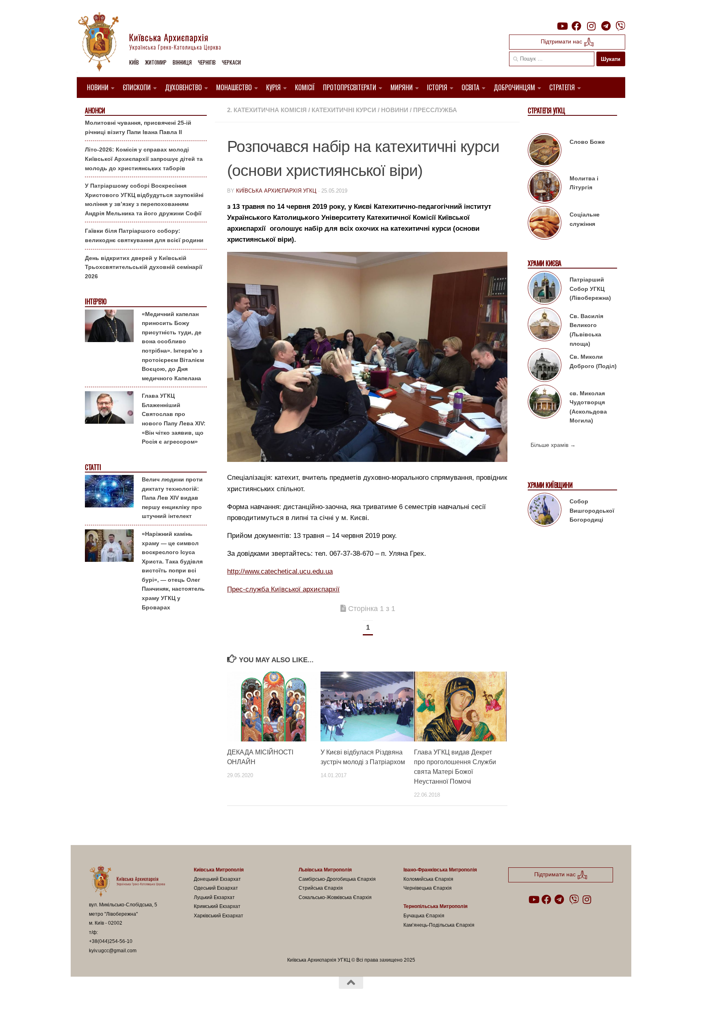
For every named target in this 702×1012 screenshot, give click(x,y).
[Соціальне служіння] (544, 224)
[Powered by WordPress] (119, 995)
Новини (97, 87)
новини (394, 109)
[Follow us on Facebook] (576, 26)
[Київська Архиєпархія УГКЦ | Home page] (156, 42)
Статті (93, 467)
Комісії (305, 87)
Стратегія (562, 87)
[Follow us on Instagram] (591, 26)
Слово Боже (587, 142)
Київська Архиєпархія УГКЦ (276, 191)
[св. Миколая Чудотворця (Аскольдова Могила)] (544, 403)
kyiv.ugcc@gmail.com (112, 950)
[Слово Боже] (544, 151)
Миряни (401, 87)
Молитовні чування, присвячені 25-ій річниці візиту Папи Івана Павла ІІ (138, 127)
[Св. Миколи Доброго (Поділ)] (544, 366)
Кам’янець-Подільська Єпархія (438, 925)
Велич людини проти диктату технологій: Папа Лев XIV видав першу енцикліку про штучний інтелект (172, 497)
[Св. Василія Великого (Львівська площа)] (544, 326)
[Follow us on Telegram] (606, 26)
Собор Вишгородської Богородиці (592, 510)
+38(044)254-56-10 (110, 941)
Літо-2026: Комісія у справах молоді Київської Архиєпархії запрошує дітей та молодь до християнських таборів (144, 158)
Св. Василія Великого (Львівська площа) (586, 330)
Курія (273, 87)
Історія (437, 87)
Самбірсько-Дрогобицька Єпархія (337, 879)
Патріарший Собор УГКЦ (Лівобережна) (590, 288)
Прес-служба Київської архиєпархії (283, 589)
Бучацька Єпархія (423, 916)
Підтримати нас (562, 41)
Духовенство (183, 87)
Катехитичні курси (344, 109)
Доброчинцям (514, 87)
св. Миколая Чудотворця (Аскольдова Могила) (588, 407)
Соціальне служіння (585, 219)
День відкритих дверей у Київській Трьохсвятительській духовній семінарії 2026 (143, 267)
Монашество (234, 87)
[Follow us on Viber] (620, 26)
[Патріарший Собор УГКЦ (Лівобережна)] (544, 289)
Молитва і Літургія (584, 183)
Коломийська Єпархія (428, 879)
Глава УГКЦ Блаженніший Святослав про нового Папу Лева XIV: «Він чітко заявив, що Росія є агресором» (174, 418)
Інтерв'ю (95, 301)
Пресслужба (435, 109)
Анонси (95, 110)
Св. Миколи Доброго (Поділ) (593, 361)
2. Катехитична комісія (267, 109)
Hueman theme (184, 995)
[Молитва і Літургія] (544, 188)
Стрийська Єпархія (321, 888)
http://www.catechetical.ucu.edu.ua (280, 571)
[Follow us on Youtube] (562, 26)
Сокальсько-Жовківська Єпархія (335, 897)
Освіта (470, 87)
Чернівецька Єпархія (427, 888)
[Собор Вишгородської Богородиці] (544, 511)
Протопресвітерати (349, 87)
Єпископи (137, 87)
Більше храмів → (553, 445)
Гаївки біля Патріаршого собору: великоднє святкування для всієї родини (144, 235)
